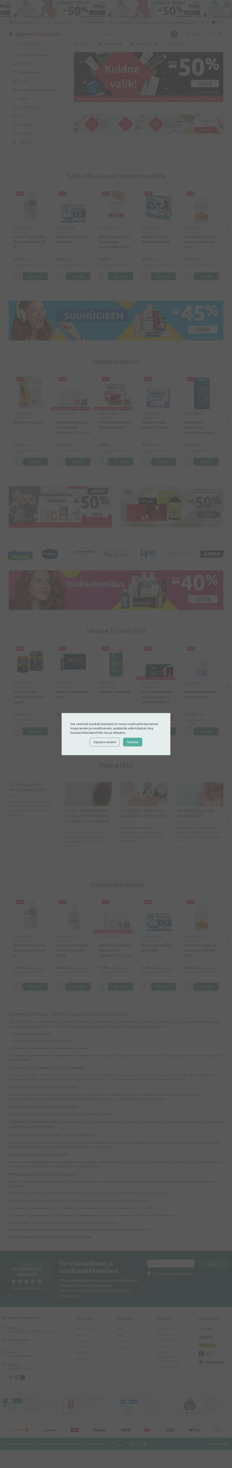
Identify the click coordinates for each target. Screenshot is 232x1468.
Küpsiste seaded (105, 742)
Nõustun (132, 742)
